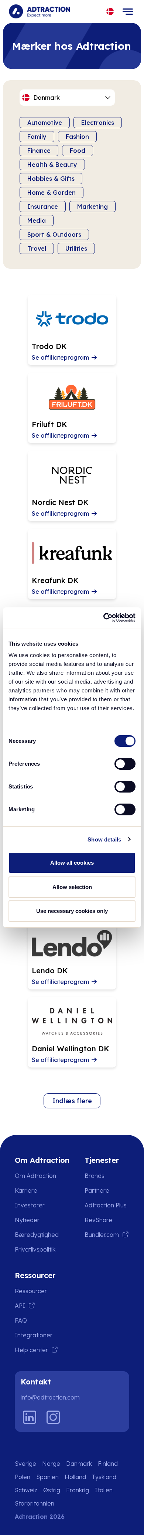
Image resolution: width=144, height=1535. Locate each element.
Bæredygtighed (37, 1234)
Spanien (47, 1477)
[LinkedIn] (29, 1417)
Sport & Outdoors (54, 234)
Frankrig (77, 1490)
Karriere (26, 1190)
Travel (36, 248)
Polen (22, 1477)
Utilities (76, 248)
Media (36, 220)
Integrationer (33, 1335)
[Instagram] (53, 1417)
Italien (104, 1490)
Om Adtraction (35, 1175)
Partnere (97, 1190)
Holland (75, 1477)
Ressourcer (31, 1291)
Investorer (30, 1205)
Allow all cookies (72, 863)
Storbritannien (34, 1503)
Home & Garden (51, 192)
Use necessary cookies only (72, 911)
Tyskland (104, 1477)
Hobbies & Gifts (51, 178)
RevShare (98, 1220)
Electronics (97, 122)
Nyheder (27, 1220)
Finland (108, 1463)
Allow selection (72, 887)
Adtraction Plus (106, 1205)
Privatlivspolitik (35, 1249)
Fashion (77, 136)
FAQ (21, 1320)
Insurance (42, 206)
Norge (51, 1463)
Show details (104, 839)
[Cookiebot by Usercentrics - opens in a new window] (104, 617)
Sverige (25, 1463)
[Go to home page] (39, 11)
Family (37, 136)
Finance (39, 150)
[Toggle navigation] (127, 11)
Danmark (79, 1463)
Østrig (51, 1490)
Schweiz (26, 1490)
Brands (94, 1175)
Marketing (92, 206)
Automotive (44, 122)
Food (77, 150)
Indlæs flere (72, 1101)
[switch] (125, 764)
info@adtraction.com (50, 1397)
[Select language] (110, 12)
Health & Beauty (52, 164)
